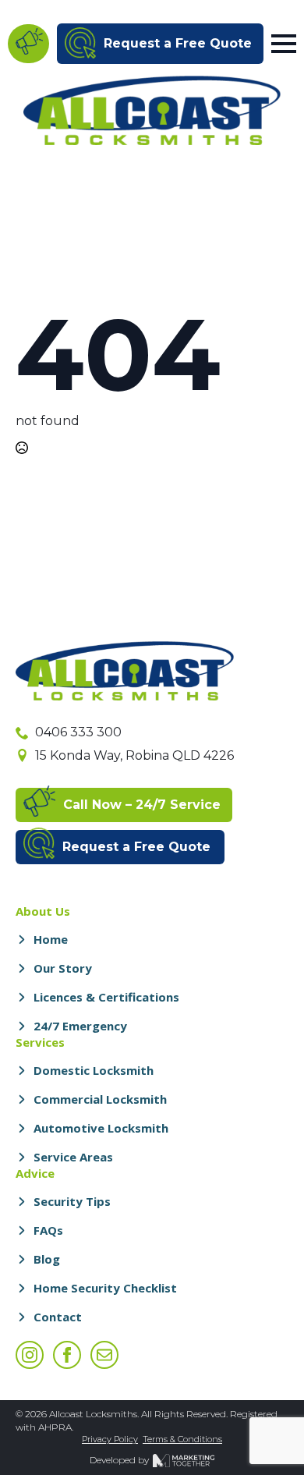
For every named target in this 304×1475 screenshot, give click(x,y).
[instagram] (30, 1355)
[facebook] (67, 1355)
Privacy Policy (110, 1439)
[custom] (104, 1355)
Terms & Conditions (182, 1439)
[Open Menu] (283, 43)
